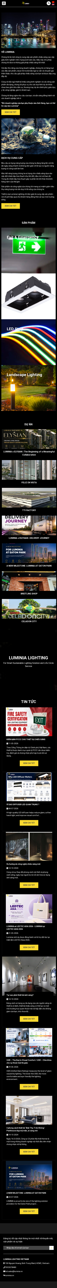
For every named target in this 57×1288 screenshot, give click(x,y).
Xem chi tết (10, 112)
